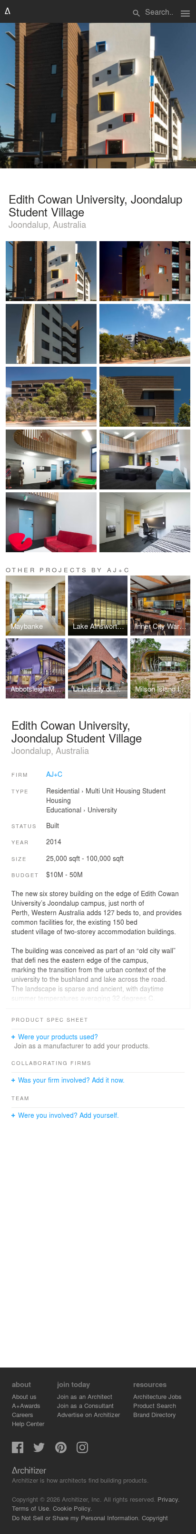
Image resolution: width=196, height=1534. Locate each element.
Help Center (28, 1423)
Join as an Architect (84, 1396)
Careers (22, 1414)
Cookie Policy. (72, 1508)
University (102, 809)
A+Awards (26, 1405)
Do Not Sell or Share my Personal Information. (76, 1517)
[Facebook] (17, 1450)
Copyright (155, 1517)
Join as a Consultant (85, 1405)
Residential (62, 790)
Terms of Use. (31, 1508)
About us (24, 1396)
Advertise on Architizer (88, 1414)
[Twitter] (39, 1450)
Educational (63, 809)
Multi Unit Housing (113, 790)
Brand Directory (154, 1414)
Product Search (154, 1405)
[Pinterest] (61, 1450)
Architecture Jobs (157, 1396)
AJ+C (54, 774)
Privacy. (168, 1499)
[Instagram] (82, 1450)
